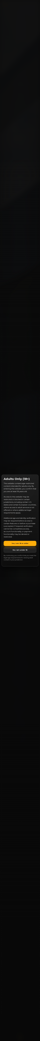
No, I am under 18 (20, 550)
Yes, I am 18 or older (20, 543)
